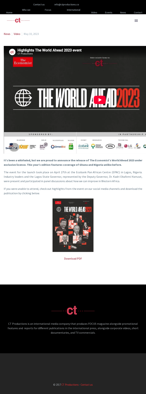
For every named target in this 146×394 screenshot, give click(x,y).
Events (108, 12)
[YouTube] (114, 4)
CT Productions (70, 384)
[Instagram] (109, 4)
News (123, 12)
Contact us (87, 384)
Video (94, 12)
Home (9, 12)
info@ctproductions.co (66, 4)
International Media (73, 12)
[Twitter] (104, 4)
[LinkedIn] (98, 4)
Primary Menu (136, 20)
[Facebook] (93, 4)
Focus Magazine (47, 12)
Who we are (26, 12)
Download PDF (73, 258)
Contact (138, 12)
